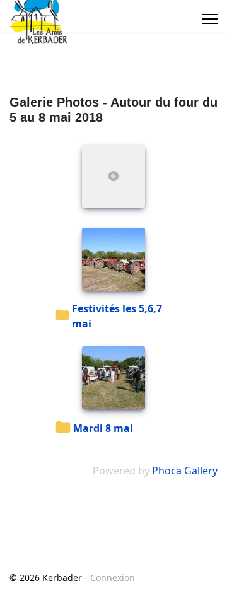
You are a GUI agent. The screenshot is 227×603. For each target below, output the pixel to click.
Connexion (112, 577)
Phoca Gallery (185, 470)
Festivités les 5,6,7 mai (117, 316)
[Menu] (210, 19)
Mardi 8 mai (103, 428)
